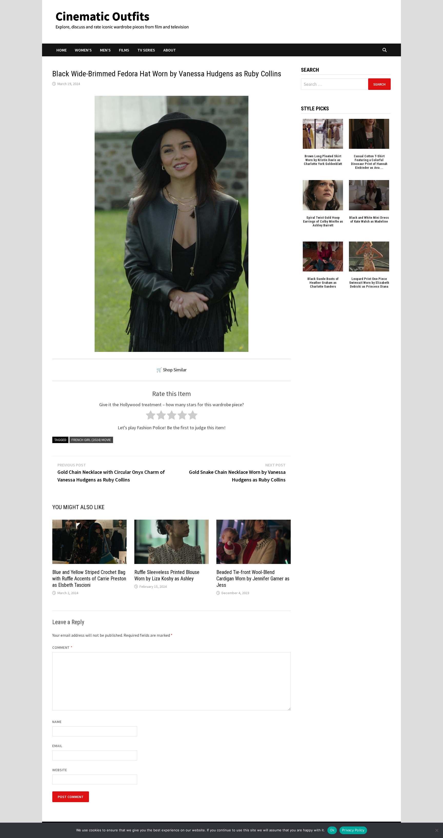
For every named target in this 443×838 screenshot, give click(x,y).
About (169, 50)
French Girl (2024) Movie (91, 439)
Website (59, 770)
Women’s (83, 50)
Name (57, 721)
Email (57, 745)
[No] (436, 830)
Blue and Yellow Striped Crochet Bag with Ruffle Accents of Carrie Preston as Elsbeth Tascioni (89, 578)
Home (61, 50)
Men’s (105, 50)
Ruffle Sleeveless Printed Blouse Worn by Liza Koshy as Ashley (166, 575)
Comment (62, 647)
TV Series (146, 50)
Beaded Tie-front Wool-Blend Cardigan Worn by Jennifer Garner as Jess (252, 578)
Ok (332, 830)
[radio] (150, 416)
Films (124, 50)
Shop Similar (175, 370)
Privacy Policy (353, 830)
